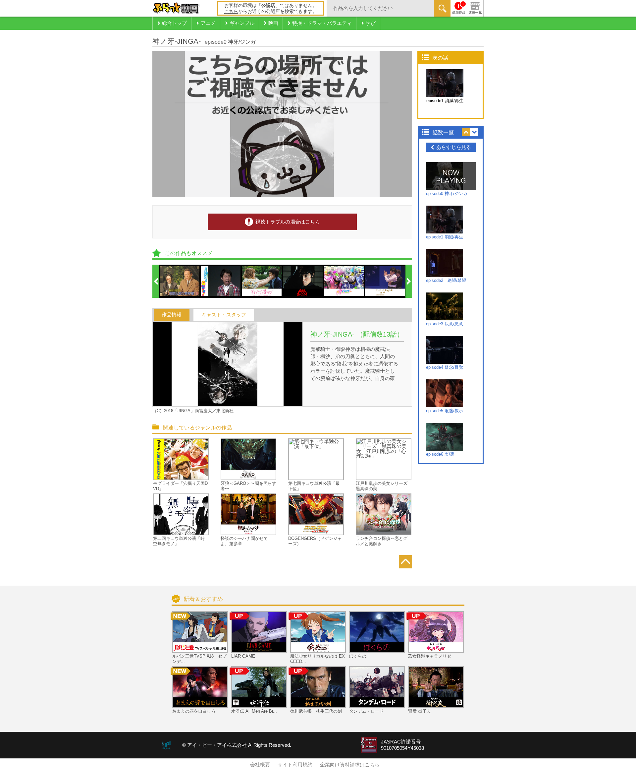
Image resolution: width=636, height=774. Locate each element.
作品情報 (172, 314)
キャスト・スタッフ (223, 314)
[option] (180, 281)
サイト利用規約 (295, 764)
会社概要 (260, 764)
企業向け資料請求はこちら (350, 764)
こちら (231, 11)
